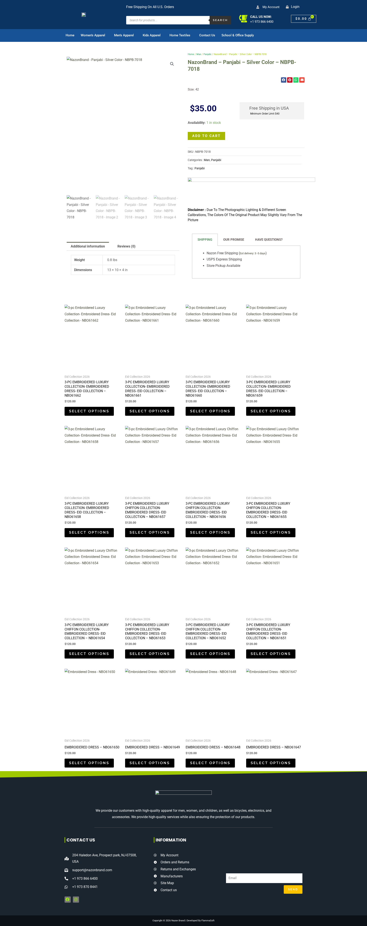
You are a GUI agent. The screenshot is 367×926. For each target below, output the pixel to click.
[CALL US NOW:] (243, 18)
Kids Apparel (152, 35)
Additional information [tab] (88, 246)
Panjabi (207, 54)
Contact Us (207, 35)
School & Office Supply (238, 35)
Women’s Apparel (93, 35)
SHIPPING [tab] (205, 240)
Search (220, 20)
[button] (172, 64)
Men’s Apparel (124, 35)
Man (198, 54)
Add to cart (206, 136)
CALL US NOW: (261, 17)
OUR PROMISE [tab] (233, 240)
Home (70, 35)
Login (295, 7)
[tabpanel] (246, 262)
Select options (89, 411)
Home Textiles (179, 35)
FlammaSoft (208, 920)
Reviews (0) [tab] (126, 246)
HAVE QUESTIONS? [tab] (268, 240)
